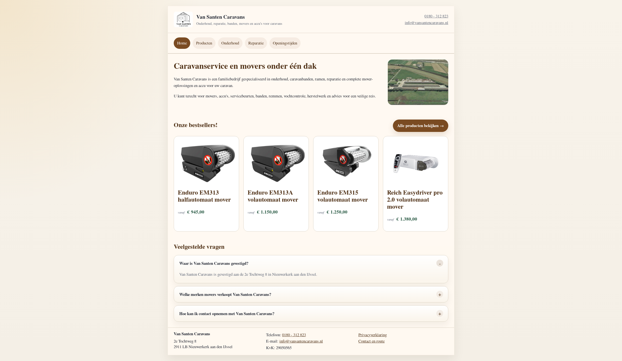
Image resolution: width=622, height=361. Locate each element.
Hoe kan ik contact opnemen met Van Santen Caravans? (226, 313)
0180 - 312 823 (436, 16)
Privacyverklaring (372, 334)
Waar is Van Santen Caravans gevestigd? (213, 263)
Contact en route (371, 341)
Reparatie (256, 43)
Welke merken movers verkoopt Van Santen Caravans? (225, 294)
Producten (204, 43)
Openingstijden (285, 43)
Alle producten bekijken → (420, 125)
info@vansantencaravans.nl (426, 22)
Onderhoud (230, 43)
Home (182, 43)
